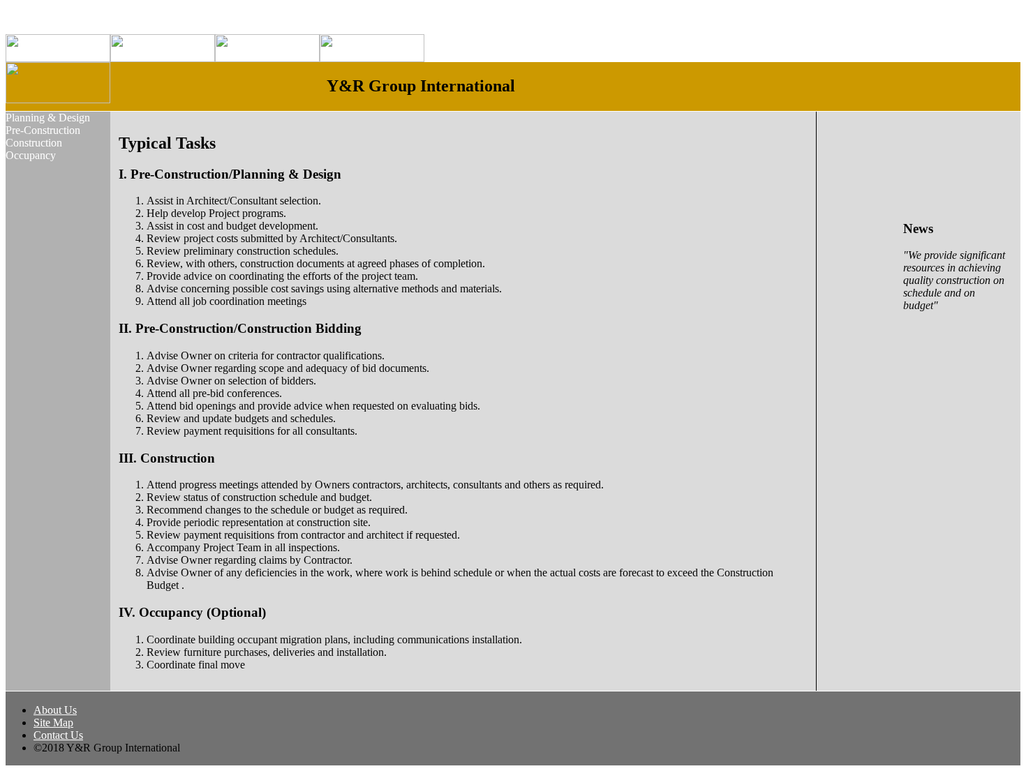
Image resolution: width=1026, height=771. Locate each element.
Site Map (53, 722)
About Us (55, 710)
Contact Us (58, 735)
